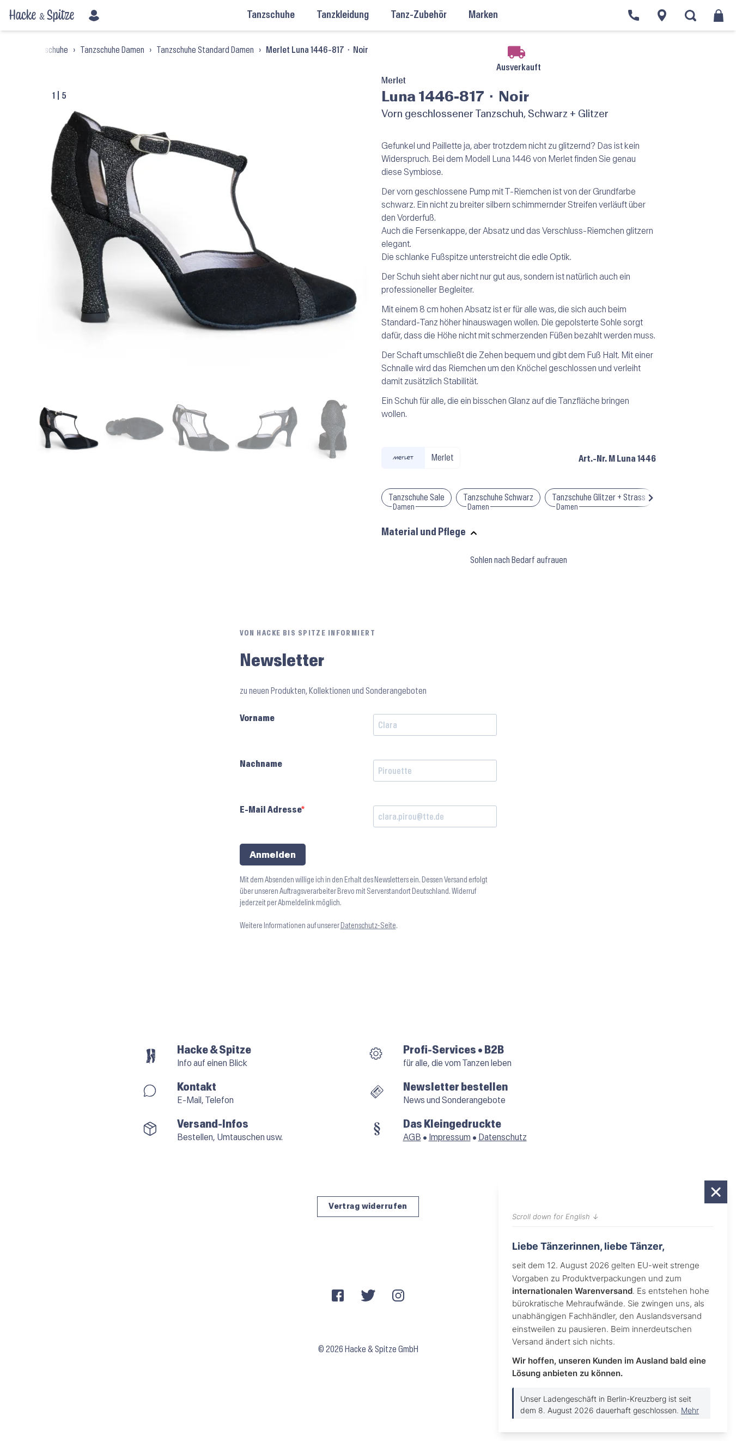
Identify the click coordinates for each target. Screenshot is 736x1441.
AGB (412, 1137)
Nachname (261, 763)
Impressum (450, 1137)
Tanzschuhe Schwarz (498, 497)
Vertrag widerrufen (368, 1206)
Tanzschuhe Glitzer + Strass (599, 497)
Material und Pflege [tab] (423, 532)
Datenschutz (502, 1137)
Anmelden (273, 854)
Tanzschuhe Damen (112, 50)
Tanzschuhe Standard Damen (205, 50)
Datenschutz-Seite (368, 926)
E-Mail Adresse (270, 809)
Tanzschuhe (48, 50)
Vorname (257, 718)
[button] (651, 497)
